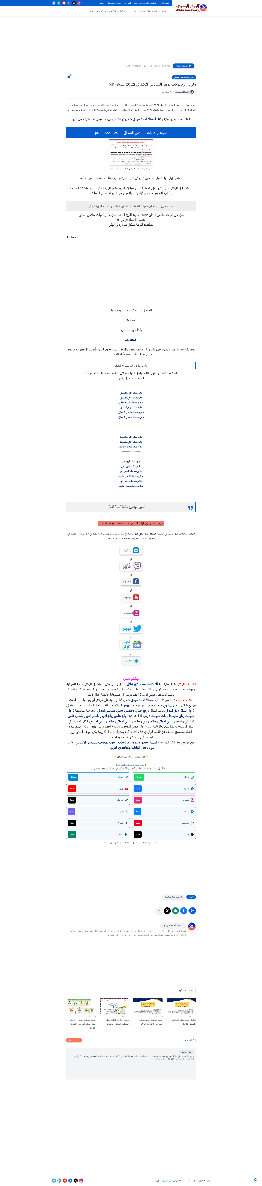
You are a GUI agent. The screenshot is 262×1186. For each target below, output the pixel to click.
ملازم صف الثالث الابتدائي (131, 402)
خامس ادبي (93, 715)
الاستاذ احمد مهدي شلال (140, 118)
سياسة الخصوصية (114, 3)
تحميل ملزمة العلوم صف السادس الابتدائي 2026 (151, 1022)
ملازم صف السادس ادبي (131, 481)
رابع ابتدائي (141, 710)
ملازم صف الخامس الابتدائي (131, 412)
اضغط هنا (131, 320)
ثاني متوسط (176, 715)
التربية (154, 11)
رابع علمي (120, 715)
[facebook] (69, 3)
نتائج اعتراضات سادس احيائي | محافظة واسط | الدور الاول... (146, 65)
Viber (102, 3)
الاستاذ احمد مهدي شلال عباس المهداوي (172, 1180)
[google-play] (59, 3)
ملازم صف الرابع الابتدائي (131, 407)
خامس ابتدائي (124, 710)
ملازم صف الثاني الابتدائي (131, 397)
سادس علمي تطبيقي (101, 721)
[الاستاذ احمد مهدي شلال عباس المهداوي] (191, 8)
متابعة (138, 788)
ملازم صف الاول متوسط (131, 437)
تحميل (72, 834)
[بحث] (54, 11)
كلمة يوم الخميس (95, 11)
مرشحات (123, 742)
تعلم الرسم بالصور (142, 11)
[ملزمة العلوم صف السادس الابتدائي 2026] (181, 1006)
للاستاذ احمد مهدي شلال (145, 533)
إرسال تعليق (186, 1052)
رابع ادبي (107, 715)
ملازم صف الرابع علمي (131, 466)
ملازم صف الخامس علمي (131, 476)
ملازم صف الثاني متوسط (131, 442)
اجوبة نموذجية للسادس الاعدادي (96, 742)
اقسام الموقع (164, 3)
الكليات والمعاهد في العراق (125, 747)
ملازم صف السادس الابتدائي (184, 77)
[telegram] (54, 3)
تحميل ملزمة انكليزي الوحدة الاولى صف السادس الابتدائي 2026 (83, 1023)
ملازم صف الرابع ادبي (131, 461)
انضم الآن (139, 777)
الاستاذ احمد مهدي (182, 92)
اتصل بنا (128, 3)
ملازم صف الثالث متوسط (131, 446)
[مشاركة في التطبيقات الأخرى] (159, 910)
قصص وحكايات (125, 11)
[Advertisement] (131, 41)
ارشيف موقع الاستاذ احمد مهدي (145, 3)
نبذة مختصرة (110, 11)
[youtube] (64, 3)
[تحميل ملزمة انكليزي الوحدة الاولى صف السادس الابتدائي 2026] (81, 1006)
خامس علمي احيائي (170, 721)
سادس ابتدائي (105, 710)
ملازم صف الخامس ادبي (131, 471)
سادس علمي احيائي (128, 721)
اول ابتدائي (186, 710)
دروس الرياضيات (120, 705)
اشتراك (72, 788)
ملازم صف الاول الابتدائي (131, 392)
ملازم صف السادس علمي (131, 486)
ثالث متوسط (158, 715)
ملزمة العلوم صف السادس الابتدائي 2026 (183, 1022)
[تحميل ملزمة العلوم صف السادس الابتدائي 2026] (148, 1006)
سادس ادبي (150, 721)
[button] (183, 910)
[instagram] (79, 3)
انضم (137, 811)
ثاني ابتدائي (172, 710)
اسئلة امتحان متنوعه (144, 742)
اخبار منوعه (164, 11)
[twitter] (74, 3)
